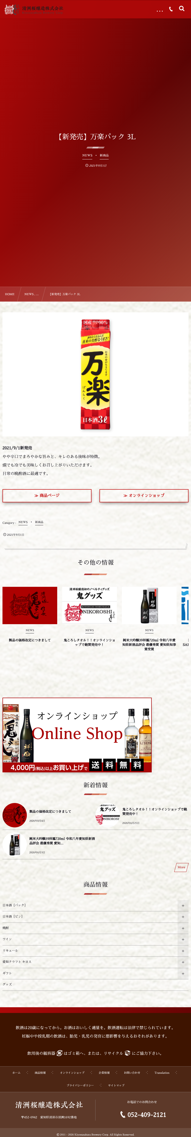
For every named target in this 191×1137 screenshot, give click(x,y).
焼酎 (5, 928)
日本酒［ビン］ (13, 916)
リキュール (10, 950)
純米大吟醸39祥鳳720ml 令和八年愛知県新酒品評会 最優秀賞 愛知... (62, 841)
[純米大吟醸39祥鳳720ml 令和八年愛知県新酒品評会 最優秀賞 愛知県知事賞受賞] (149, 605)
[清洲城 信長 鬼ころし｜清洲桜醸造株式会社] (33, 10)
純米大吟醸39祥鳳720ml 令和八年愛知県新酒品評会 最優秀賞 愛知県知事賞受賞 (149, 645)
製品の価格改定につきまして (30, 640)
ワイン (7, 939)
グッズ (7, 984)
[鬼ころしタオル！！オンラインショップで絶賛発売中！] (89, 605)
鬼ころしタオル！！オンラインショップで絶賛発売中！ (89, 643)
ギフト (7, 973)
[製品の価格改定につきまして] (29, 605)
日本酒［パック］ (14, 905)
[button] (47, 495)
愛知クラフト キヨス (16, 962)
